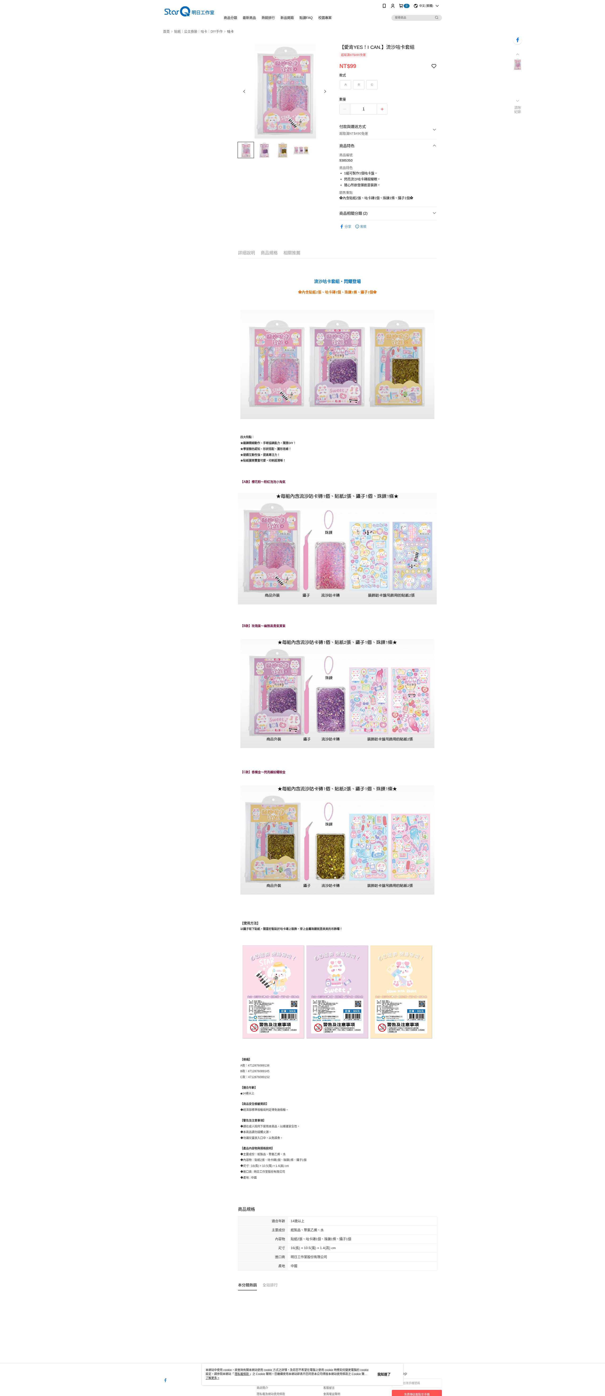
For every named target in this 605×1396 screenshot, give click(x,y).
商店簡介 (262, 1388)
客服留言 (329, 1388)
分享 (348, 226)
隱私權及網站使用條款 (271, 1394)
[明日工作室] (189, 12)
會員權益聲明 (331, 1394)
